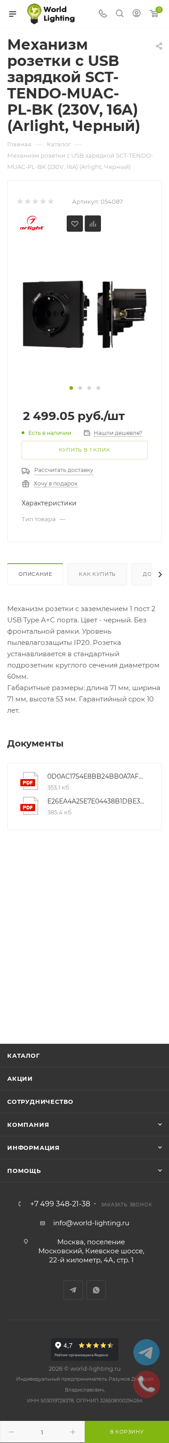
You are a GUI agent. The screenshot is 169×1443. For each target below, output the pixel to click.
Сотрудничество (40, 1101)
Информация (33, 1147)
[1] (19, 201)
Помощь (24, 1170)
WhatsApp (96, 1290)
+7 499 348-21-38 (60, 1204)
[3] (35, 201)
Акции (20, 1078)
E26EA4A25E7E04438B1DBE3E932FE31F (97, 801)
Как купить (97, 574)
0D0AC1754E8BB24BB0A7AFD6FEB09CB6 (97, 776)
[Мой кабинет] (136, 14)
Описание (35, 574)
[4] (42, 201)
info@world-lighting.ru (91, 1223)
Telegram (73, 1290)
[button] (71, 388)
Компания (28, 1124)
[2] (27, 201)
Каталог (23, 1055)
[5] (50, 201)
